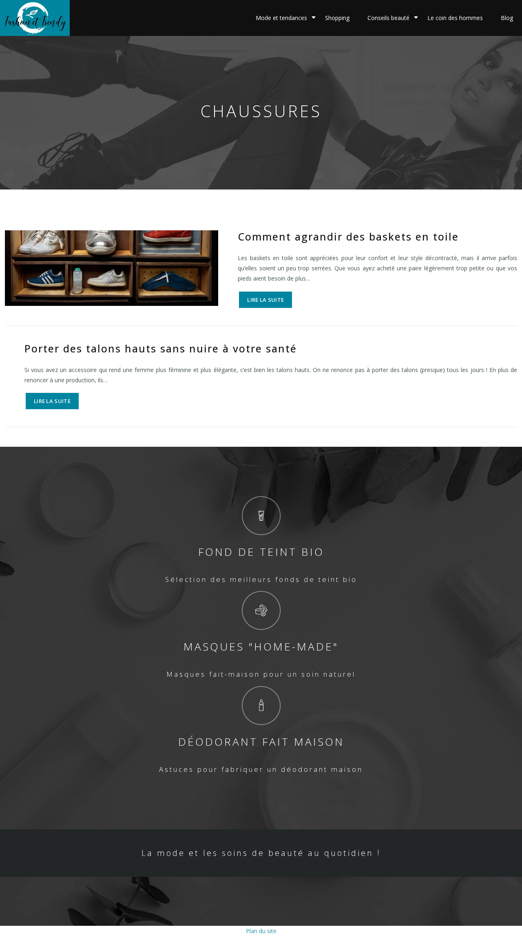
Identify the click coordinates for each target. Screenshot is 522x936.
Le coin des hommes (455, 18)
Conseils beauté (388, 18)
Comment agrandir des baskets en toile (348, 236)
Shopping (337, 18)
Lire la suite (265, 299)
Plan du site (261, 931)
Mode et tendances (281, 18)
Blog (507, 18)
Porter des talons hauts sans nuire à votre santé (160, 348)
